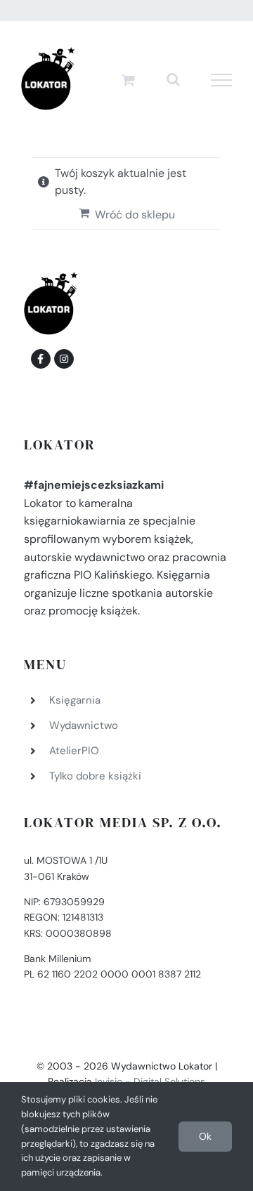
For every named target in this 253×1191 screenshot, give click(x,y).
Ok (205, 1136)
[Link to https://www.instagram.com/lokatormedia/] (64, 359)
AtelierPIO (74, 751)
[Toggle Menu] (221, 80)
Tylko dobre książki (95, 776)
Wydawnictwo (83, 725)
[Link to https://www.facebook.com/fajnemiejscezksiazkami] (41, 359)
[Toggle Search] (173, 79)
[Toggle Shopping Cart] (128, 79)
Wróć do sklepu (135, 214)
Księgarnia (74, 700)
